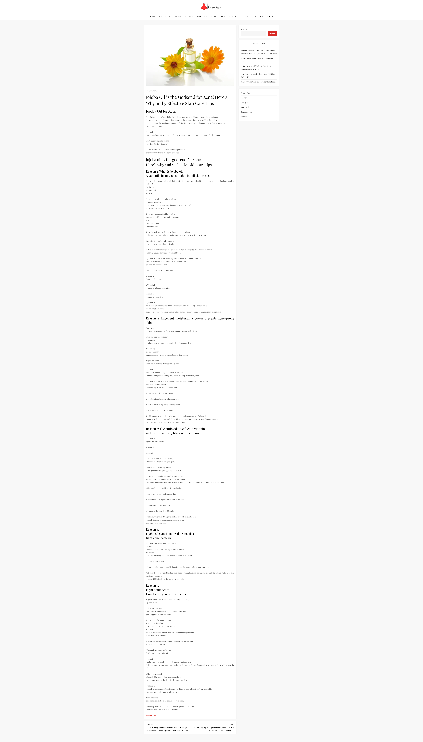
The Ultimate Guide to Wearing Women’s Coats (257, 60)
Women (178, 17)
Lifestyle (202, 17)
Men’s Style (235, 17)
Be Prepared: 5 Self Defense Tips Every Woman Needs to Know (256, 67)
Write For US (266, 17)
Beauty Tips (165, 17)
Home (152, 17)
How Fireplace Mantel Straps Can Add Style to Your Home (258, 75)
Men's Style (245, 107)
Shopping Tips (218, 17)
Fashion (189, 17)
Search (244, 29)
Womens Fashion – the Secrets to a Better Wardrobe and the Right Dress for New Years (259, 52)
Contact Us (250, 17)
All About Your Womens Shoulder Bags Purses (258, 82)
